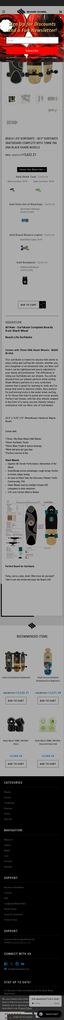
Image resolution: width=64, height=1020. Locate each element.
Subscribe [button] (32, 50)
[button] (60, 17)
